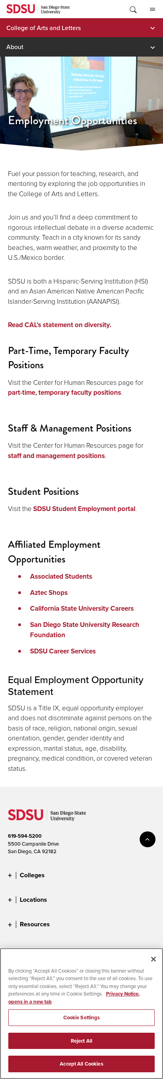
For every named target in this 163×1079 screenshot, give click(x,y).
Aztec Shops (49, 593)
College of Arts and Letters (43, 27)
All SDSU (152, 9)
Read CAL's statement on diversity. (59, 325)
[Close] (153, 959)
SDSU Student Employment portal (84, 509)
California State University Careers (82, 608)
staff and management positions (56, 456)
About (14, 46)
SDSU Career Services (63, 651)
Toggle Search (132, 9)
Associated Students (61, 576)
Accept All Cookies (81, 1064)
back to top (147, 839)
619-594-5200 (25, 836)
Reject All (81, 1041)
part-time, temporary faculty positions (64, 393)
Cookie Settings (81, 1017)
